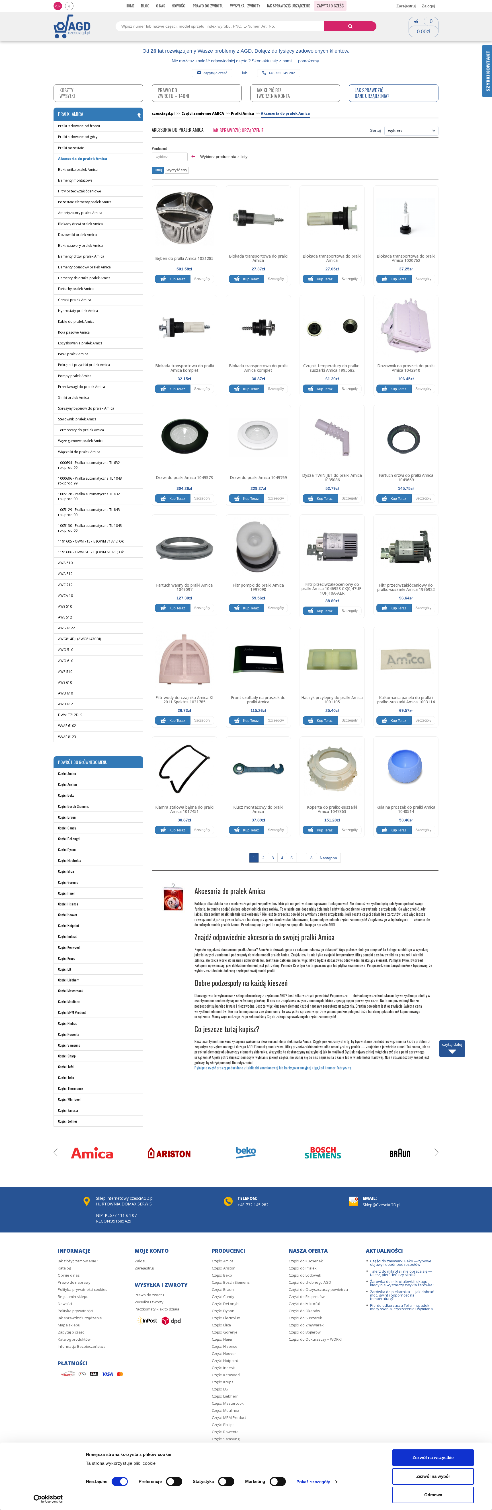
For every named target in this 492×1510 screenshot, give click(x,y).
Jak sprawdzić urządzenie (288, 6)
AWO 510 (65, 649)
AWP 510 (65, 671)
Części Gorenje (68, 882)
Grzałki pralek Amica (74, 299)
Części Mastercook (70, 990)
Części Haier (66, 893)
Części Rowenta (68, 1034)
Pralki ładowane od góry (77, 136)
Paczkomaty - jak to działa (157, 1309)
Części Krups (66, 958)
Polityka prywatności (75, 1310)
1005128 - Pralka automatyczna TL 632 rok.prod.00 (89, 496)
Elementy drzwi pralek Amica (81, 256)
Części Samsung (69, 1045)
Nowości (179, 6)
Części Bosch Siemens (73, 806)
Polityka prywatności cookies (82, 1289)
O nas (160, 6)
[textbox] (169, 157)
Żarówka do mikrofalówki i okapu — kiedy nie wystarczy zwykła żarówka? (402, 1283)
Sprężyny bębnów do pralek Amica (86, 408)
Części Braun (67, 817)
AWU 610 (65, 693)
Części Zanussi (68, 1110)
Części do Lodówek (305, 1275)
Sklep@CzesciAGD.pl (381, 1204)
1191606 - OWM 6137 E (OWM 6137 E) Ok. (91, 552)
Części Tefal (66, 1066)
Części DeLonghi (69, 838)
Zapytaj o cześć (215, 73)
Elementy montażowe (75, 180)
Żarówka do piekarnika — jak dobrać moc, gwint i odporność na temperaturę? (402, 1295)
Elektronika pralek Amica (78, 169)
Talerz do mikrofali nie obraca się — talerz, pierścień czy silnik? (401, 1272)
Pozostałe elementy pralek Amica (85, 202)
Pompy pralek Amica (74, 375)
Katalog (64, 1268)
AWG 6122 (66, 628)
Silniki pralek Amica (73, 397)
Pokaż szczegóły (313, 1481)
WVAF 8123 (67, 736)
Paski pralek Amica (73, 354)
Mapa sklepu (69, 1325)
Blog (145, 6)
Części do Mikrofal (304, 1303)
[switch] (174, 1481)
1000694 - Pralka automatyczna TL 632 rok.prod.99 (89, 465)
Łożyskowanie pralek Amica (80, 343)
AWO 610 (65, 660)
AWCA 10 (65, 595)
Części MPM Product (72, 1012)
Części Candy (67, 827)
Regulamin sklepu (73, 1296)
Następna (328, 858)
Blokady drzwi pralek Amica (80, 223)
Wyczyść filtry (177, 170)
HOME (130, 6)
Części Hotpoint (68, 925)
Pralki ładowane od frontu (79, 126)
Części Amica (67, 773)
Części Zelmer (67, 1121)
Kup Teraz (177, 279)
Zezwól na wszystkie (433, 1457)
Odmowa (433, 1494)
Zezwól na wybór (433, 1476)
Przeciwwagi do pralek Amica (81, 386)
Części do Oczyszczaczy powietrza (318, 1289)
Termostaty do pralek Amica (81, 430)
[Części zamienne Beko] (246, 1153)
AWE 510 (65, 606)
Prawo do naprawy (74, 1282)
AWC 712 (65, 584)
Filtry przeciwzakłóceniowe (79, 191)
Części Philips (67, 1023)
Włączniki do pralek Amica (79, 451)
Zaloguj (428, 6)
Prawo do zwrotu (208, 6)
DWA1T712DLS (70, 714)
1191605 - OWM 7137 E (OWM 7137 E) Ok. (91, 541)
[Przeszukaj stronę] (350, 26)
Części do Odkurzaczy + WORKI (315, 1339)
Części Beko (66, 795)
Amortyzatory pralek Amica (80, 212)
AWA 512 (65, 573)
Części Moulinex (69, 1001)
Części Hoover (67, 914)
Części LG (64, 969)
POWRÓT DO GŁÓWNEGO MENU (82, 762)
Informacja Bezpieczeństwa (82, 1346)
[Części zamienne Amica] (92, 1153)
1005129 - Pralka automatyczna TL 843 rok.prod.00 (89, 512)
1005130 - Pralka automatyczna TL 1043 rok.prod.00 (90, 528)
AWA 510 (65, 562)
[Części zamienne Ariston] (169, 1153)
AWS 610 (65, 682)
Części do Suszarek (305, 1317)
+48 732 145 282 (281, 73)
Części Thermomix (70, 1088)
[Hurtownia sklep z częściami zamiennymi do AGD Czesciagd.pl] (72, 26)
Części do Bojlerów (305, 1332)
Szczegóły (202, 279)
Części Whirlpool (69, 1099)
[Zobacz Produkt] (184, 217)
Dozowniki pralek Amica (77, 234)
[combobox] (170, 157)
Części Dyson (67, 849)
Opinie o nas (69, 1275)
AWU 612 (65, 704)
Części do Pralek (303, 1268)
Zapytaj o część (330, 6)
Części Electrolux (69, 860)
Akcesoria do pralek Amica (82, 158)
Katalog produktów (74, 1339)
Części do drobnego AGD (310, 1282)
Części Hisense (68, 903)
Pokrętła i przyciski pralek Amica (84, 364)
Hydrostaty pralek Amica (78, 310)
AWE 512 (65, 617)
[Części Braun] (400, 1153)
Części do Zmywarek (306, 1325)
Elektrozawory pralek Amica (80, 245)
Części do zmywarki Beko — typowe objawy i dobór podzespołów (400, 1262)
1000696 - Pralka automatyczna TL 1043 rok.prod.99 (90, 481)
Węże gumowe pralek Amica (81, 440)
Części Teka (66, 1077)
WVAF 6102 (67, 725)
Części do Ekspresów (307, 1296)
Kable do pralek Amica (76, 321)
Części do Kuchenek (306, 1261)
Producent (159, 148)
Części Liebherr (68, 979)
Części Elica (66, 871)
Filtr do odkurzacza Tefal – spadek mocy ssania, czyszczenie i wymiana (401, 1307)
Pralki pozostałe (71, 147)
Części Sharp (67, 1055)
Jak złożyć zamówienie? (78, 1261)
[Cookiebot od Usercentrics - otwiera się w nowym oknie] (48, 1499)
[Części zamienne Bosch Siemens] (323, 1153)
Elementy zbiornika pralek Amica (84, 278)
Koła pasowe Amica (74, 332)
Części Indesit (67, 936)
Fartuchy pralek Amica (76, 288)
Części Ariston (67, 784)
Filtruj (157, 170)
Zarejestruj (406, 6)
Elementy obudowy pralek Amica (84, 267)
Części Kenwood (69, 947)
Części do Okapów (304, 1310)
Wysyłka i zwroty (245, 6)
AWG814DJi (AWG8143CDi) (79, 638)
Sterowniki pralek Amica (77, 419)
